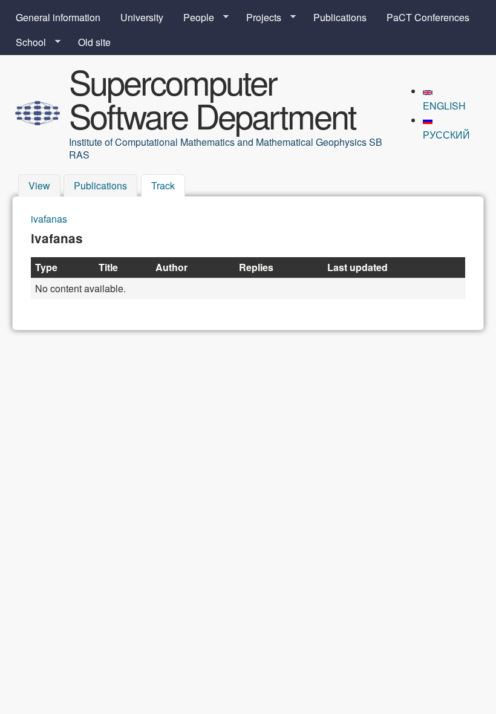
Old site (94, 42)
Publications (340, 17)
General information (58, 17)
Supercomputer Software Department (212, 98)
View (39, 186)
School (26, 42)
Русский (446, 135)
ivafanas (49, 219)
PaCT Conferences (428, 17)
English (444, 106)
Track (168, 186)
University (141, 17)
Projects (259, 17)
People (194, 17)
